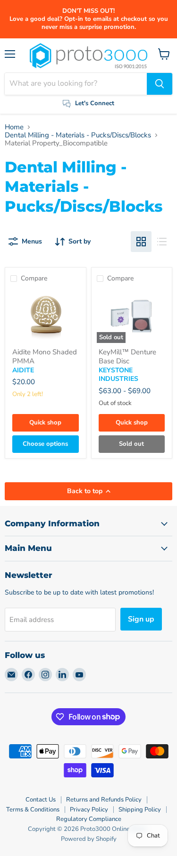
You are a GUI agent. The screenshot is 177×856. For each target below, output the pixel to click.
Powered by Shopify (89, 839)
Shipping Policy (139, 809)
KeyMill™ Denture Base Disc (127, 356)
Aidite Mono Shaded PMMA (44, 356)
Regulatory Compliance (88, 819)
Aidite (23, 370)
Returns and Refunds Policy (104, 799)
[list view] (162, 241)
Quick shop (45, 422)
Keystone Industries (118, 374)
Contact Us (40, 799)
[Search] (159, 84)
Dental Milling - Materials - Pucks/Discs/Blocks (78, 135)
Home (14, 127)
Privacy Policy (89, 809)
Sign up (141, 619)
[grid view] (141, 241)
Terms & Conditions (32, 809)
